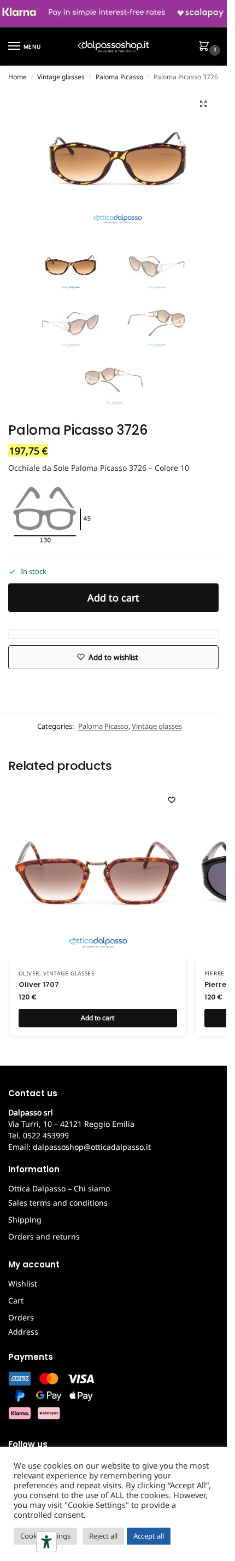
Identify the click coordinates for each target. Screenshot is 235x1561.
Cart (16, 1300)
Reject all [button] (103, 1536)
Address (23, 1331)
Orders (21, 1317)
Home (17, 76)
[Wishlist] (171, 800)
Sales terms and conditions (58, 1202)
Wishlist (22, 1283)
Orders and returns (44, 1236)
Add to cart (113, 597)
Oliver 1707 (39, 984)
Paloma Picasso (119, 76)
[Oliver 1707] (97, 873)
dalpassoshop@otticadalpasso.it (92, 1147)
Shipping (25, 1219)
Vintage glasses (61, 76)
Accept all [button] (148, 1536)
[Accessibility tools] (46, 1541)
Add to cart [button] (97, 1017)
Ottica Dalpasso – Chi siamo (59, 1188)
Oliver (29, 973)
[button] (206, 47)
